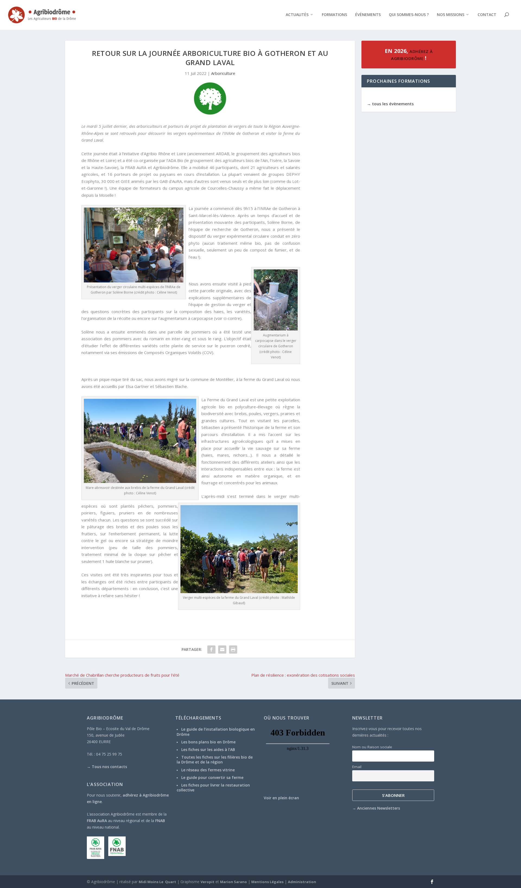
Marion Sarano (233, 881)
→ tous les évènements (390, 103)
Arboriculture (223, 73)
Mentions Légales (267, 881)
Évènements (368, 14)
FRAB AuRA (97, 820)
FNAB (160, 820)
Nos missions (450, 14)
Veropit (207, 881)
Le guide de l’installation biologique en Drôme (216, 732)
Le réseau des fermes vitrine (208, 769)
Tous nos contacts (109, 766)
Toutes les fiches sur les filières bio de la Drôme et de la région (215, 760)
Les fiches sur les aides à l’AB (208, 749)
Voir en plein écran (281, 797)
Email (356, 766)
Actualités (297, 14)
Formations (334, 14)
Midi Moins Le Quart (157, 881)
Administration (302, 881)
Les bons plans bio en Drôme (208, 741)
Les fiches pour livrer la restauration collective (213, 787)
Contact (487, 14)
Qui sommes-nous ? (409, 14)
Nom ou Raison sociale (372, 746)
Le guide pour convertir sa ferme (212, 777)
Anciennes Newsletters (378, 808)
